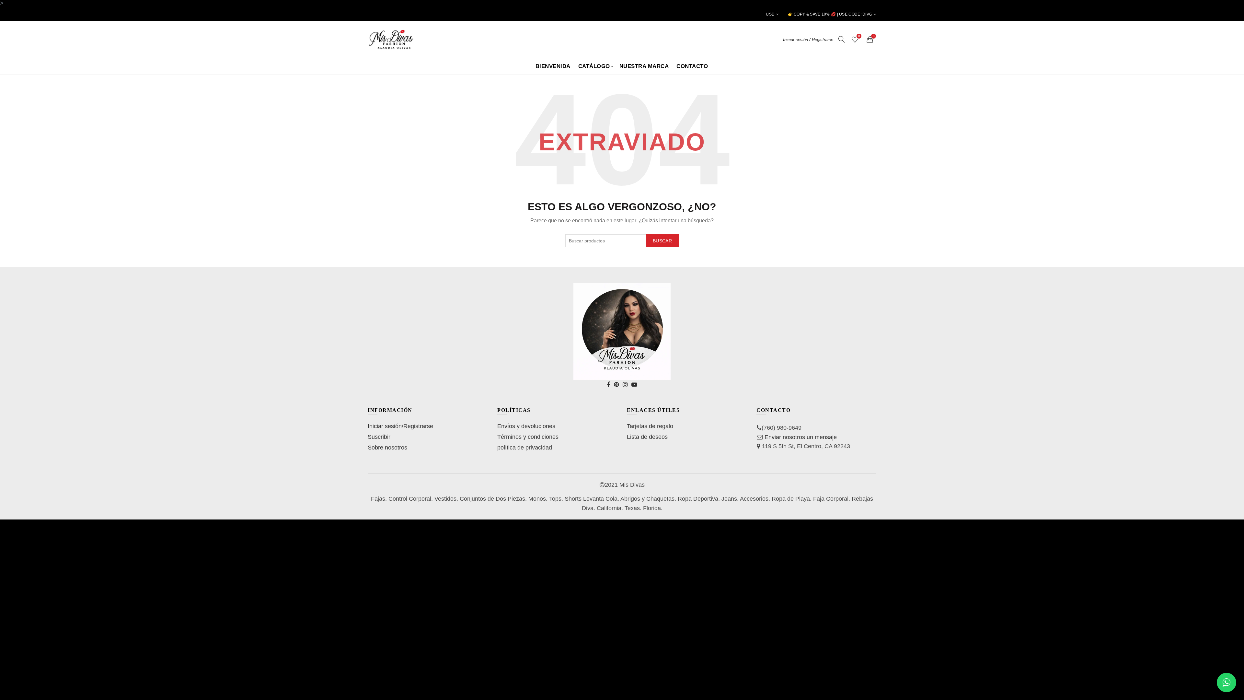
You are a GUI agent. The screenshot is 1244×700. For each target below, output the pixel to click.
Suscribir (379, 437)
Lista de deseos (647, 437)
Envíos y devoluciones (526, 426)
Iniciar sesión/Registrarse (400, 426)
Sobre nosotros (387, 447)
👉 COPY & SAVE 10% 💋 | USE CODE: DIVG (830, 14)
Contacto (692, 66)
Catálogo (594, 66)
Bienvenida (553, 66)
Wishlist (859, 36)
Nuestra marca (644, 66)
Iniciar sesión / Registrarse (808, 39)
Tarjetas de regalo (650, 426)
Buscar (662, 240)
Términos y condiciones (528, 437)
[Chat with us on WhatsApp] (1226, 682)
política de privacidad (524, 447)
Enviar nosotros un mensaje (801, 437)
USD (770, 14)
